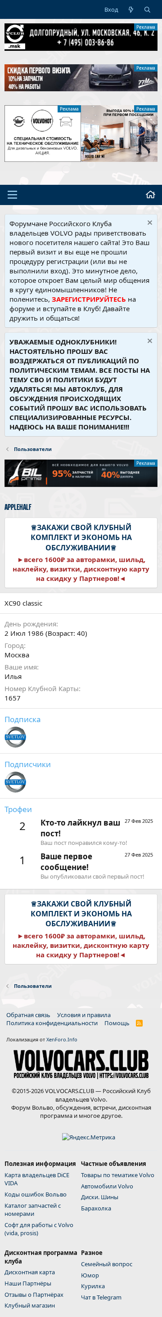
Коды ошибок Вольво (35, 1194)
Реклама (145, 27)
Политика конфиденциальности (52, 1023)
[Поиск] (147, 9)
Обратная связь (28, 1015)
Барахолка (96, 1208)
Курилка (93, 1286)
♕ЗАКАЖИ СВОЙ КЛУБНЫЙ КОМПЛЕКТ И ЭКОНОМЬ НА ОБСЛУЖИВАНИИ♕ (81, 537)
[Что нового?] (131, 9)
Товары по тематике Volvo (117, 1175)
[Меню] (12, 195)
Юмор (90, 1275)
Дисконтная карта (29, 1272)
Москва (16, 654)
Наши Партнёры (27, 1283)
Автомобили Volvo (107, 1186)
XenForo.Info (61, 1039)
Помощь (117, 1023)
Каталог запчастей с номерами (32, 1209)
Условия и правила (84, 1015)
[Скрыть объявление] (149, 223)
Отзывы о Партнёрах (33, 1294)
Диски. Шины (99, 1197)
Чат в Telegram (101, 1297)
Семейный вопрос (106, 1264)
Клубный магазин (29, 1305)
